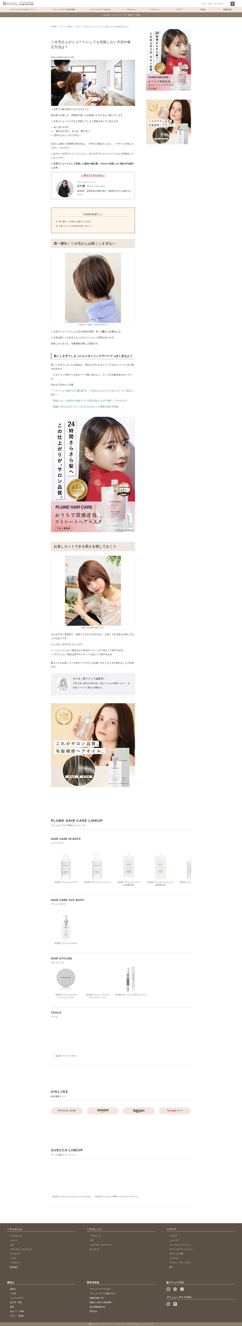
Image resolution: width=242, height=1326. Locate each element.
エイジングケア (17, 1298)
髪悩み (203, 9)
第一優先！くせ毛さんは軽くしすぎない (74, 221)
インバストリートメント (180, 1245)
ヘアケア (179, 9)
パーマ (13, 1258)
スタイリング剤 (176, 1254)
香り (171, 1267)
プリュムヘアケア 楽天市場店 (64, 9)
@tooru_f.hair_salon (96, 186)
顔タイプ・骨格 (17, 1311)
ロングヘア (15, 1254)
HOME (53, 27)
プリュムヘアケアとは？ (100, 1289)
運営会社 (93, 1311)
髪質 (12, 1307)
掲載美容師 (227, 9)
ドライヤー (174, 1258)
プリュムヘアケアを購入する (102, 1293)
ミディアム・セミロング (21, 1249)
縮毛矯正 (14, 1267)
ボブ (12, 1245)
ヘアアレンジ (155, 9)
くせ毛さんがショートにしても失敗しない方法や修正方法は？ (105, 27)
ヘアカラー (15, 1263)
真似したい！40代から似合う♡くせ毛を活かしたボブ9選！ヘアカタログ (89, 400)
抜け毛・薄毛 (16, 1302)
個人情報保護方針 (97, 1307)
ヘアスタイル (131, 9)
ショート (14, 1240)
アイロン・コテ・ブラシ (180, 1263)
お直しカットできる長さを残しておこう (74, 226)
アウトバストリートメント (181, 1249)
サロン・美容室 (17, 1316)
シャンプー (174, 1240)
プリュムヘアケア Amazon (100, 9)
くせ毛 (77, 27)
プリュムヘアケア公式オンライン (23, 9)
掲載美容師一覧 (96, 1298)
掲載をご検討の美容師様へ (101, 1302)
